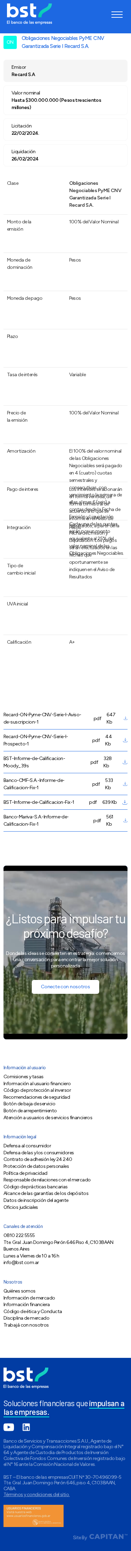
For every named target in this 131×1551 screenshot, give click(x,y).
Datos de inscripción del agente (35, 1200)
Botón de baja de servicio (29, 1104)
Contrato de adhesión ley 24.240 (37, 1159)
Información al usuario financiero (37, 1084)
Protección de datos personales (36, 1166)
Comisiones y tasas (23, 1077)
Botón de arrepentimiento (30, 1111)
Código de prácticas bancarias (35, 1187)
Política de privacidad (25, 1173)
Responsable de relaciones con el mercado (47, 1180)
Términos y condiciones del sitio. (36, 1495)
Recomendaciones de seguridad (36, 1097)
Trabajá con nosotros (26, 1325)
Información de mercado (29, 1298)
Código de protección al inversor (37, 1090)
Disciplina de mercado (26, 1318)
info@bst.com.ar (21, 1262)
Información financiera (26, 1304)
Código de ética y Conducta (32, 1311)
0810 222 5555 (19, 1235)
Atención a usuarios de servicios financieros (47, 1118)
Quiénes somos (19, 1291)
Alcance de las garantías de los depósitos (45, 1193)
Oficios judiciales (20, 1207)
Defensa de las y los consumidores (38, 1153)
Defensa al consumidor (27, 1146)
